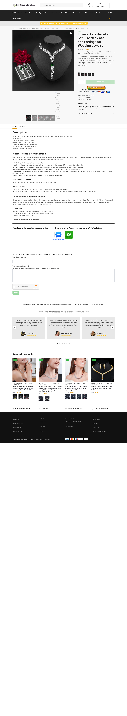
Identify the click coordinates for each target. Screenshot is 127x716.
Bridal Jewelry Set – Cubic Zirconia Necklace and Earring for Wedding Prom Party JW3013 (76, 388)
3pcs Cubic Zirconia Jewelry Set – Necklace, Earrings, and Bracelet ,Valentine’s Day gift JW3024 (23, 388)
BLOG (112, 6)
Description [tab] (22, 126)
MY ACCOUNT (100, 6)
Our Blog (95, 422)
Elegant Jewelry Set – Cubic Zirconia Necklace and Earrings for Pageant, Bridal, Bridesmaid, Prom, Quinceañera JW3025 (50, 389)
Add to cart (100, 82)
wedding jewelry (98, 304)
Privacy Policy (17, 426)
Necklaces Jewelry (23, 28)
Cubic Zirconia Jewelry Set (38, 28)
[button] (111, 15)
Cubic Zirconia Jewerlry (85, 304)
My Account (96, 418)
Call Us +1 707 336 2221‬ (73, 421)
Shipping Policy (18, 422)
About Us (16, 418)
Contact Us (96, 426)
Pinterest (42, 430)
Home (14, 28)
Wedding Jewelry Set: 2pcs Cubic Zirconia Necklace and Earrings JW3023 (101, 388)
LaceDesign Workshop (43, 439)
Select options (24, 401)
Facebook (43, 421)
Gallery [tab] (14, 126)
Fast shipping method (85, 113)
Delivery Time (82, 103)
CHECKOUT (89, 6)
